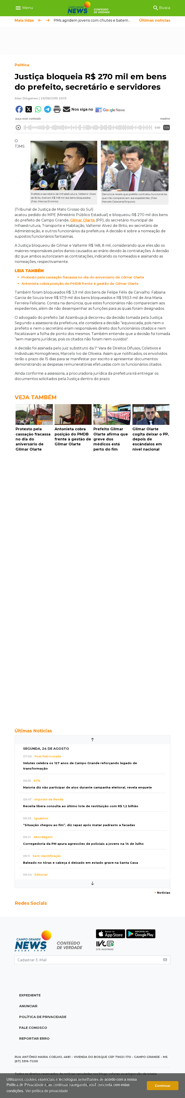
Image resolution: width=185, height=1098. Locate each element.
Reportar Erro (34, 1038)
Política (22, 65)
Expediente (30, 995)
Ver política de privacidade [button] (46, 1091)
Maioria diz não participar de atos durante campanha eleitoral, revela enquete (87, 787)
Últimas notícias (154, 20)
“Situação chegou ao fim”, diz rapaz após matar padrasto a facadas (79, 825)
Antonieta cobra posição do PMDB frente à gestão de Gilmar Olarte (80, 283)
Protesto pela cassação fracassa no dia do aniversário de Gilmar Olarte (82, 277)
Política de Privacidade (42, 1017)
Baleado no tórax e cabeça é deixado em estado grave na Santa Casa (80, 862)
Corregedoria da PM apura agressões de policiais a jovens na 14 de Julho (83, 843)
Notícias (162, 892)
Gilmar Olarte (82, 220)
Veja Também (36, 397)
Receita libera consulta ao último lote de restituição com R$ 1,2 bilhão (80, 806)
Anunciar (28, 1006)
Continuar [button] (162, 1085)
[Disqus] (92, 515)
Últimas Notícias (33, 731)
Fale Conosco (33, 1028)
